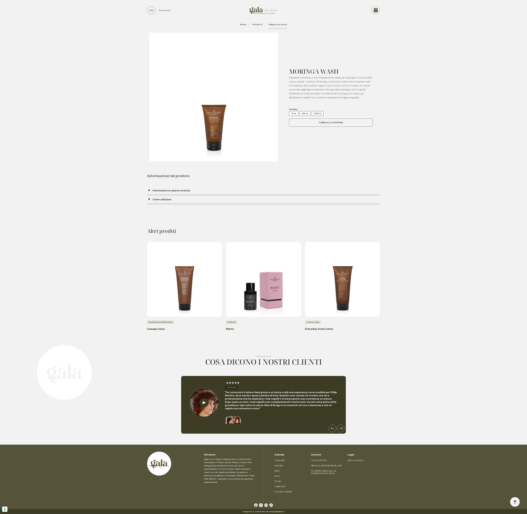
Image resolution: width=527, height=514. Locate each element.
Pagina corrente (278, 24)
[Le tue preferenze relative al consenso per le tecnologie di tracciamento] (4, 509)
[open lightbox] (213, 97)
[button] (151, 10)
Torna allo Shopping (331, 122)
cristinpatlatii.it (276, 511)
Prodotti (258, 24)
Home (243, 24)
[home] (263, 10)
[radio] (293, 113)
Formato (293, 109)
